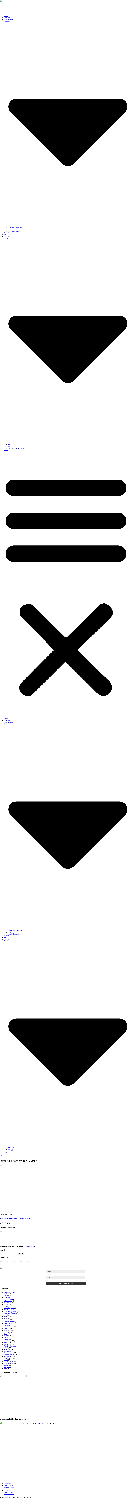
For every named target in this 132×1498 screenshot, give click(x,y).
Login (6, 450)
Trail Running (8, 1358)
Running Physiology (10, 1346)
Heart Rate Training (10, 1313)
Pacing (6, 1334)
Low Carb (7, 1325)
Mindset (6, 1328)
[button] (66, 584)
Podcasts (6, 1335)
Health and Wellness (10, 1311)
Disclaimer (7, 1483)
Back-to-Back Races (10, 1292)
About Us (11, 444)
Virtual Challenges (13, 231)
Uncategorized (8, 1363)
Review (6, 1342)
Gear (5, 1306)
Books (6, 1295)
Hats (9, 229)
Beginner (6, 1294)
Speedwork (7, 1351)
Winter (6, 1368)
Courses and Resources (15, 227)
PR (5, 1337)
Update (6, 1365)
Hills (5, 1315)
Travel (6, 1360)
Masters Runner (9, 1327)
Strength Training (9, 1354)
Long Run (7, 1323)
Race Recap (7, 1341)
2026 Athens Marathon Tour (16, 448)
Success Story (8, 1356)
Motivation (7, 1330)
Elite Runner (8, 1301)
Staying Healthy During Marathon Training (17, 1218)
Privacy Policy (8, 1485)
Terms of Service (9, 1487)
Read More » (4, 1222)
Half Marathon (8, 1309)
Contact (6, 236)
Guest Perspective (9, 1308)
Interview (7, 1320)
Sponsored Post (8, 1353)
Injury (6, 1318)
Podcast (6, 233)
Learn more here (30, 1246)
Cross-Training (8, 1299)
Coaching (7, 17)
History (6, 1316)
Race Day (7, 1339)
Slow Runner (8, 1349)
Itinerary (10, 446)
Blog (5, 234)
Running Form (8, 1344)
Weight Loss (7, 1367)
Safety (6, 1348)
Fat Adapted (7, 1302)
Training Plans (8, 19)
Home (6, 16)
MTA (40, 1423)
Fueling (6, 1304)
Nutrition (6, 1332)
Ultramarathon (8, 1361)
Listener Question (9, 1322)
